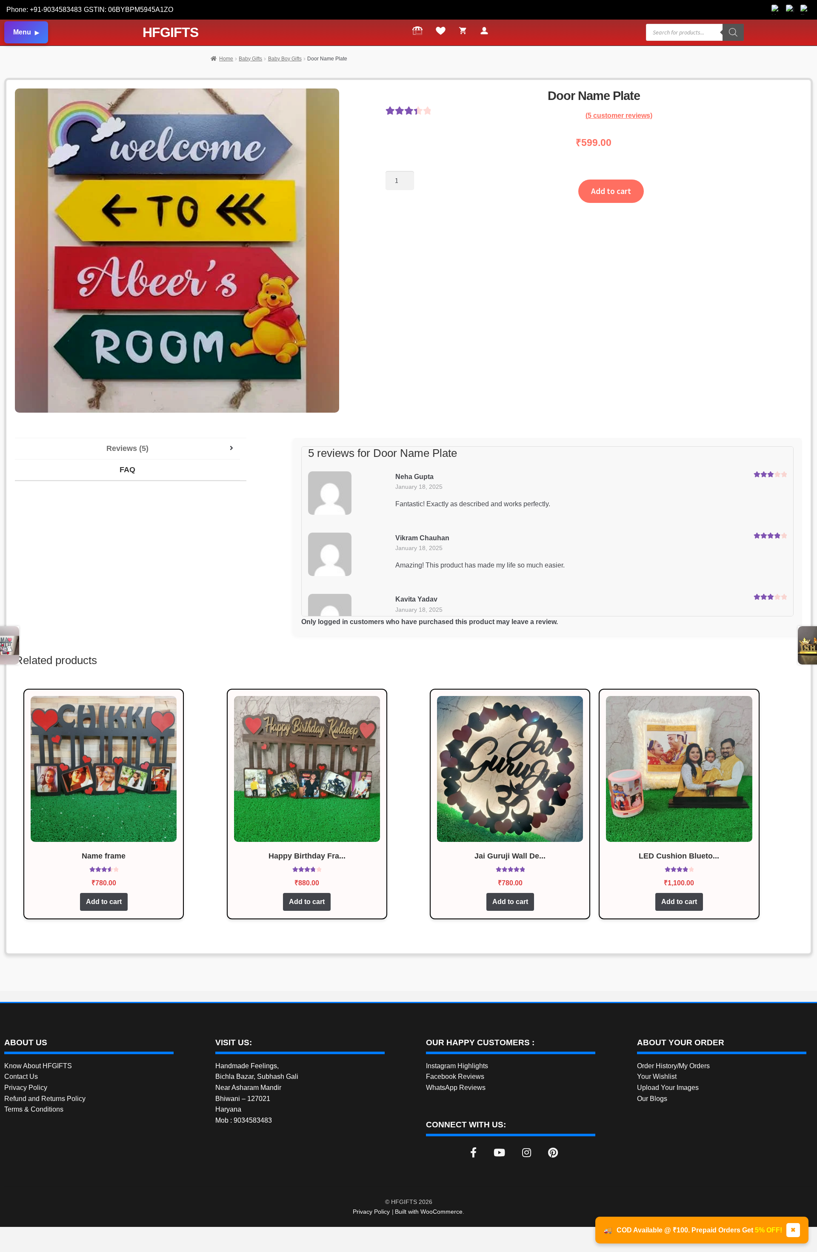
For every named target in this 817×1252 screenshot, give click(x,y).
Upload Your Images (668, 1087)
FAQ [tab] (127, 469)
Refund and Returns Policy (45, 1098)
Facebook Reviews (455, 1076)
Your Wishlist (657, 1076)
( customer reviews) (619, 115)
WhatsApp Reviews (456, 1087)
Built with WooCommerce (429, 1211)
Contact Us (21, 1076)
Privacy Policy (25, 1087)
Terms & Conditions (33, 1109)
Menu (22, 32)
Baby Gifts (250, 59)
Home (226, 59)
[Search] (733, 32)
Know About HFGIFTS (38, 1065)
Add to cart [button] (104, 901)
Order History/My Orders (673, 1065)
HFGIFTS (170, 32)
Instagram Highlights (457, 1065)
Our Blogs (652, 1098)
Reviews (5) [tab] (127, 448)
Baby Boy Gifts (285, 59)
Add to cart (611, 191)
